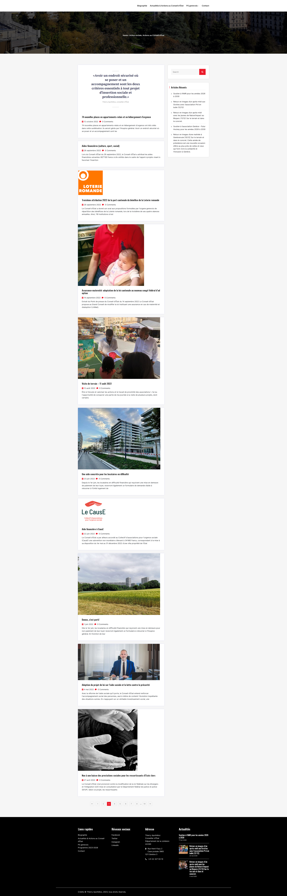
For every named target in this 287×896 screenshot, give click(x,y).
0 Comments (107, 121)
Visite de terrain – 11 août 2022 (97, 383)
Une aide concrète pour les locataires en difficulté (105, 474)
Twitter (114, 838)
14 (144, 804)
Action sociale (135, 35)
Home (125, 35)
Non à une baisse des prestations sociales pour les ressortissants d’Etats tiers (118, 775)
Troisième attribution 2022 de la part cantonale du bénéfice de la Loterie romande (120, 200)
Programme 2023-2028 (88, 847)
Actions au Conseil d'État (153, 35)
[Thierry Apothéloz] (93, 5)
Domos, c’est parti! (90, 619)
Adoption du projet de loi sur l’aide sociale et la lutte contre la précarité (116, 684)
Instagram (116, 842)
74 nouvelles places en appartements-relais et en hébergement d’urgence (116, 117)
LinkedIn (115, 845)
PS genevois (192, 6)
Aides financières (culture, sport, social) (100, 146)
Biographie (142, 6)
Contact (205, 6)
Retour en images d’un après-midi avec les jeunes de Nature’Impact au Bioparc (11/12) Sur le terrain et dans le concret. (199, 868)
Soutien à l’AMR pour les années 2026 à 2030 (193, 836)
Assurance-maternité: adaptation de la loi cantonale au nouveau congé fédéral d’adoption (121, 291)
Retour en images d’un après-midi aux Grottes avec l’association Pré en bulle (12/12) (189, 104)
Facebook (116, 835)
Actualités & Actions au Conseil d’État (167, 6)
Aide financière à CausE (93, 529)
